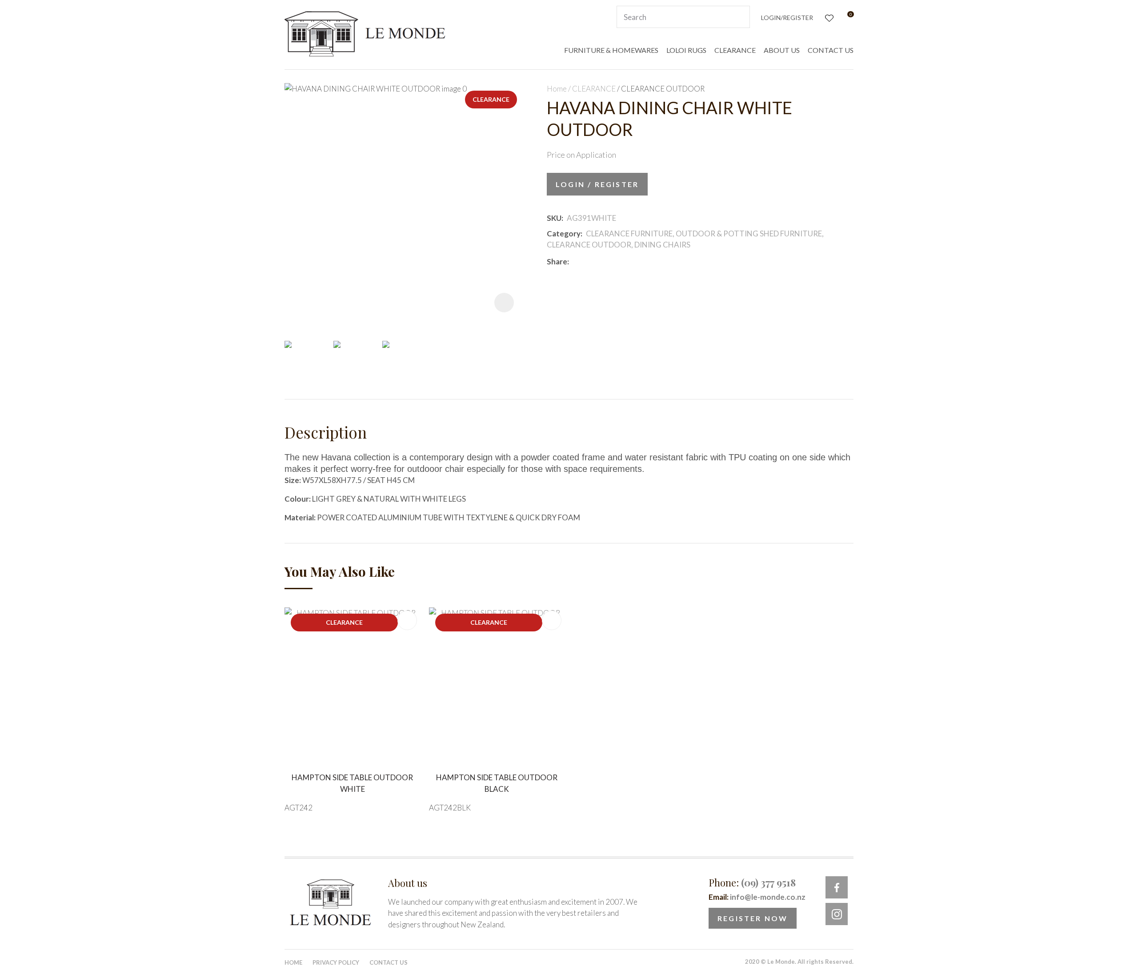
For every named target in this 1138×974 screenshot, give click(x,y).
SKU (554, 218)
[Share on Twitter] (586, 261)
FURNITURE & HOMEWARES (611, 50)
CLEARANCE (735, 50)
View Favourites (828, 17)
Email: (757, 897)
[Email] (599, 261)
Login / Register (597, 184)
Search (739, 17)
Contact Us (388, 962)
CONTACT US (831, 50)
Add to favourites (407, 620)
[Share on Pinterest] (612, 261)
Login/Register (787, 17)
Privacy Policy (336, 962)
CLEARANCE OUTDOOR (663, 88)
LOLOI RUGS (686, 50)
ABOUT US (782, 50)
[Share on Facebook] (574, 261)
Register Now (752, 918)
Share (557, 261)
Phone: (752, 882)
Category (564, 233)
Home (557, 88)
